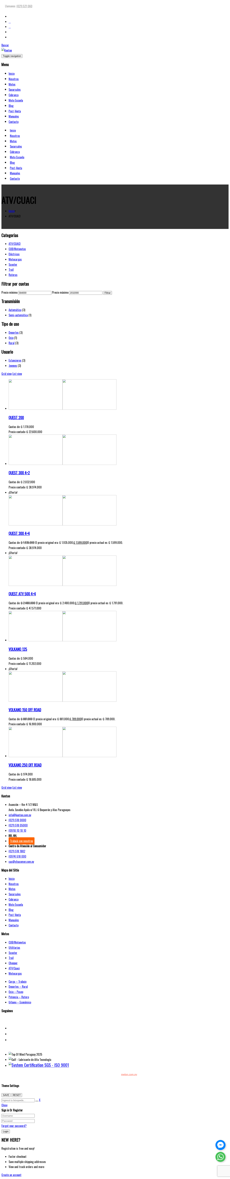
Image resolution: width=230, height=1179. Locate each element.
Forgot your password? (14, 1126)
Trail (11, 269)
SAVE (6, 1095)
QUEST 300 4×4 (19, 533)
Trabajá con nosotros (21, 841)
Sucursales (15, 89)
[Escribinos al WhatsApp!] (220, 1157)
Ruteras (13, 275)
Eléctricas (14, 254)
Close (4, 1105)
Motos (12, 84)
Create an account (11, 1175)
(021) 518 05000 (18, 825)
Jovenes (13, 365)
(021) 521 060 (24, 6)
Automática (15, 310)
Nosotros (14, 79)
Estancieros (15, 360)
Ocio (11, 338)
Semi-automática (18, 315)
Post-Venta (15, 111)
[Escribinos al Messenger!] (220, 1145)
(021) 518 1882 (17, 851)
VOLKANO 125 (18, 649)
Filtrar (108, 293)
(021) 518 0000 (17, 820)
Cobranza (14, 95)
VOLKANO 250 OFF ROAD (25, 765)
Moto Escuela (16, 100)
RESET (17, 1095)
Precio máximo (60, 292)
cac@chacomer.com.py (21, 861)
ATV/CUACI (14, 244)
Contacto (14, 122)
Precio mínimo (9, 292)
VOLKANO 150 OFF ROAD (25, 709)
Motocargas (15, 259)
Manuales (14, 116)
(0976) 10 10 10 (17, 830)
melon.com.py (129, 1074)
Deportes (14, 332)
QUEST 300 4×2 (19, 472)
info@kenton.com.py (20, 815)
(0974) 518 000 (17, 856)
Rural (12, 343)
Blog (11, 106)
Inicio (12, 73)
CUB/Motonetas (17, 249)
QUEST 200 (16, 417)
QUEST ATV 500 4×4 (22, 593)
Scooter (13, 264)
